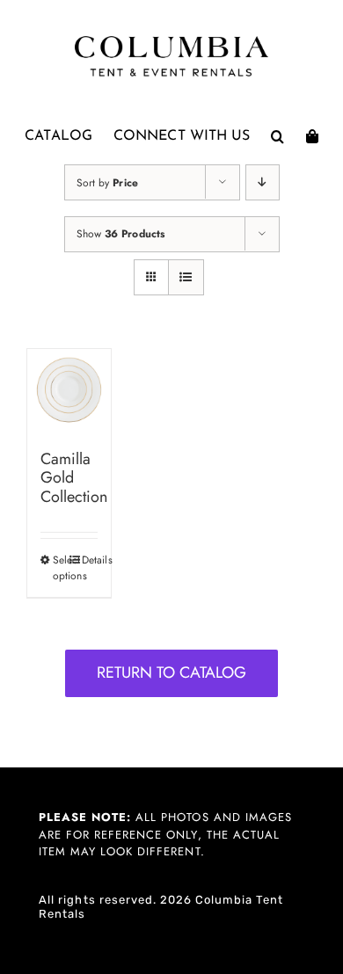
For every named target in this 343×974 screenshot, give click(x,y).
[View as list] (186, 277)
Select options (61, 568)
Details (90, 560)
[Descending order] (262, 182)
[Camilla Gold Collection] (69, 390)
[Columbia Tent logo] (171, 41)
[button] (277, 136)
